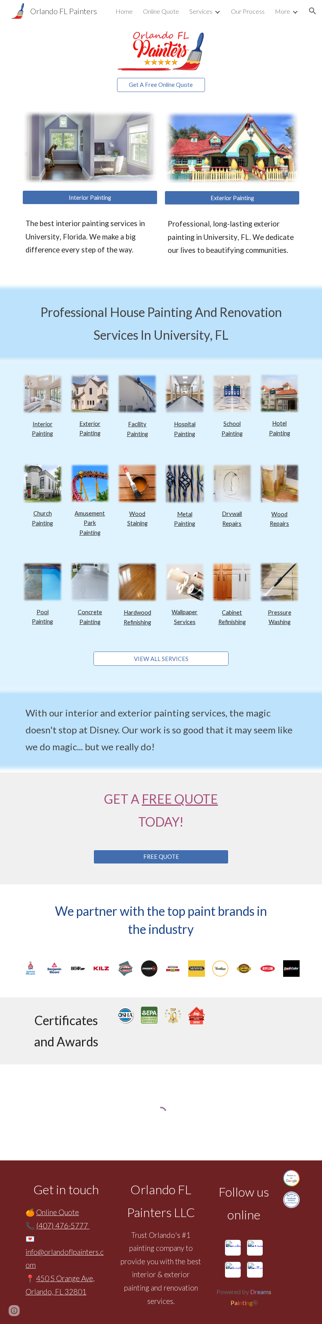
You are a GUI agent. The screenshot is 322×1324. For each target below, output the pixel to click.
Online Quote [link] (161, 11)
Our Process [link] (248, 11)
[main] (89, 237)
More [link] (282, 11)
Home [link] (124, 11)
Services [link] (200, 11)
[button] (312, 11)
